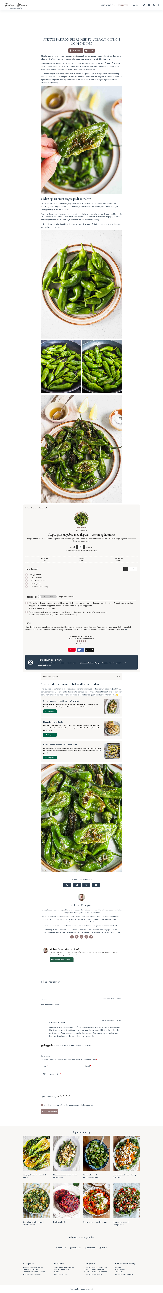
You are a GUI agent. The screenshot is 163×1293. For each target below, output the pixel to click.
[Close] (122, 613)
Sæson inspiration (52, 660)
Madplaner (49, 657)
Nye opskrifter (51, 654)
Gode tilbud (50, 663)
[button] (62, 656)
